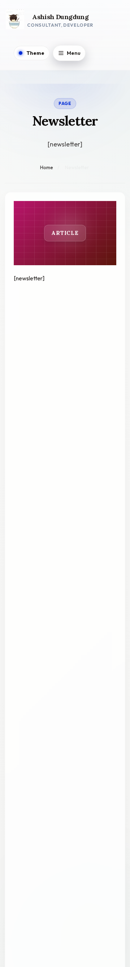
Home (46, 167)
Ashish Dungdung (60, 17)
